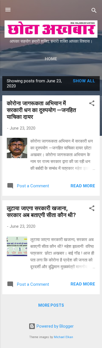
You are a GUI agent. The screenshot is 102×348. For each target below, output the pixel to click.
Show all (84, 80)
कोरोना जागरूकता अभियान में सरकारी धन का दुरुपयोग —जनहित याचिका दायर (41, 110)
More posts (51, 305)
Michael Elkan (63, 337)
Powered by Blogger (54, 326)
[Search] (94, 11)
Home (51, 58)
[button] (91, 104)
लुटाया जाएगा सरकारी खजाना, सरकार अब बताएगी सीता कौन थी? (41, 211)
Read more (83, 185)
